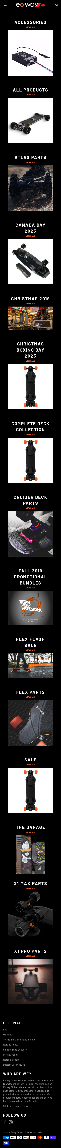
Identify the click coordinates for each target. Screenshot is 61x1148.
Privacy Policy (10, 1054)
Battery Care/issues (14, 1064)
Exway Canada (17, 1132)
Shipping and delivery (15, 1049)
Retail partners (11, 1059)
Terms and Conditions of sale (19, 1039)
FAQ (5, 1029)
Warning (7, 1034)
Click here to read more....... (18, 1106)
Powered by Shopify (33, 1132)
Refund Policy (10, 1044)
